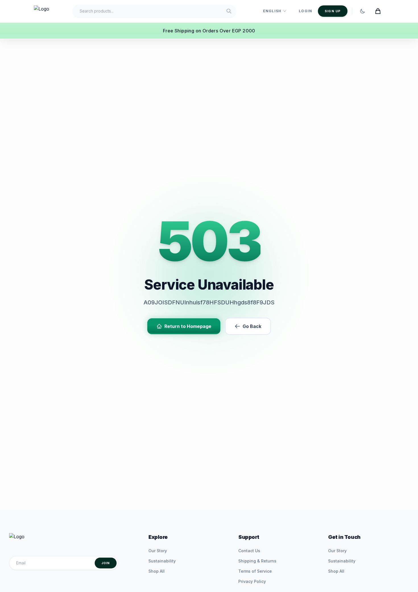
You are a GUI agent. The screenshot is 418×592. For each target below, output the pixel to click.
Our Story (157, 550)
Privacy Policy (252, 581)
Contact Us (249, 550)
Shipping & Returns (257, 560)
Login (305, 11)
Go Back (252, 326)
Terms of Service (255, 571)
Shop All (156, 571)
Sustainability (162, 560)
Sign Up (333, 11)
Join (106, 563)
